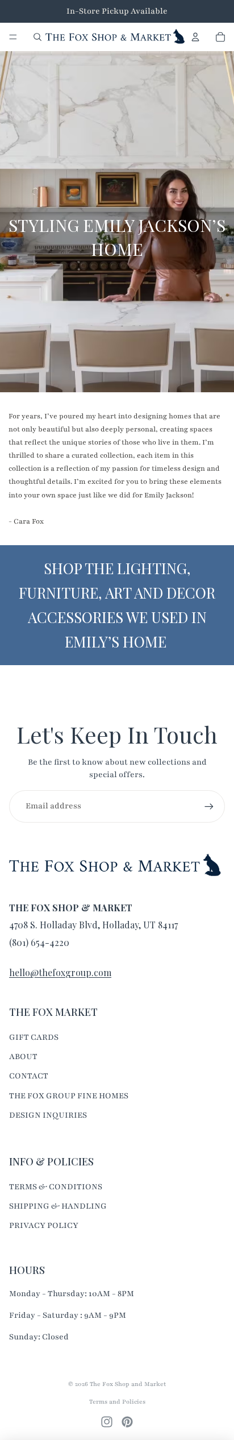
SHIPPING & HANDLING (58, 1206)
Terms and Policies (117, 1401)
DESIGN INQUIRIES (48, 1115)
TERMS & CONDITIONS (55, 1186)
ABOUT (23, 1056)
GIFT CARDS (33, 1037)
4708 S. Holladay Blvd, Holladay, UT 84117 (93, 925)
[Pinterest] (127, 1422)
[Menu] (13, 37)
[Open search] (37, 36)
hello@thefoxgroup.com (60, 972)
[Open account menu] (195, 36)
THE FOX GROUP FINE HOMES (68, 1095)
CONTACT (28, 1075)
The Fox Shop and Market (128, 1384)
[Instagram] (107, 1422)
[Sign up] (209, 806)
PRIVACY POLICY (43, 1225)
